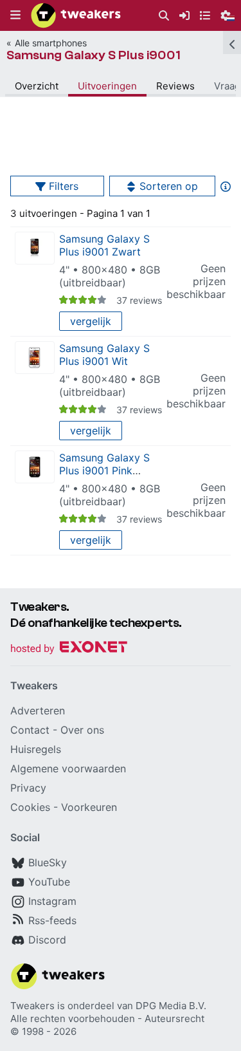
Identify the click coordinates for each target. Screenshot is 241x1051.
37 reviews (139, 300)
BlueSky (47, 862)
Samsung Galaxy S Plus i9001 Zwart (104, 245)
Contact (29, 729)
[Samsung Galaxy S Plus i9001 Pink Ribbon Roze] (34, 467)
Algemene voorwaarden (68, 768)
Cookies (30, 807)
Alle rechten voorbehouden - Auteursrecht (107, 1018)
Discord (47, 939)
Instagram (52, 901)
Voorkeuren (89, 807)
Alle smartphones (51, 42)
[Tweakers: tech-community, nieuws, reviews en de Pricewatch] (76, 15)
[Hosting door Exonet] (68, 649)
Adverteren (37, 710)
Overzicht (36, 86)
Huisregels (35, 749)
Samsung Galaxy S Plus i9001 (93, 55)
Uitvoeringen (107, 86)
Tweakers (32, 1006)
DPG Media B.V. (171, 1006)
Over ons (82, 729)
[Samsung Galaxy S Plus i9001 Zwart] (34, 248)
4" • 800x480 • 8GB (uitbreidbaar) (109, 276)
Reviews (175, 86)
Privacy (28, 787)
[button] (15, 15)
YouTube (49, 881)
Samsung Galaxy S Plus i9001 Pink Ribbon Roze (104, 470)
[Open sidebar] (232, 42)
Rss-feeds (52, 920)
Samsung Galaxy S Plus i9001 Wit (104, 354)
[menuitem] (164, 16)
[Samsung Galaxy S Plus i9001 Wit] (34, 357)
